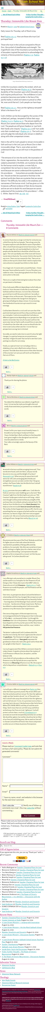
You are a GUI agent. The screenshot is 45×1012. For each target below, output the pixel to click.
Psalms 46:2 (26, 90)
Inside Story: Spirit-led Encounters (14, 949)
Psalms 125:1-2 (10, 37)
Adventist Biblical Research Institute (15, 983)
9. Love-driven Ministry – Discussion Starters (18, 935)
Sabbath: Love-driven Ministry (13, 947)
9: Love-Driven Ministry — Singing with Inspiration (21, 922)
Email (5, 792)
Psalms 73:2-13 (7, 121)
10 (5, 58)
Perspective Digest (9, 985)
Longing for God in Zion (33, 206)
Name (5, 786)
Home (4, 11)
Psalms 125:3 (26, 129)
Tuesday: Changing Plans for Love (29, 867)
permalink (9, 209)
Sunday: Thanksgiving (10, 944)
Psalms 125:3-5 (10, 108)
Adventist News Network (11, 974)
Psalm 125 (33, 689)
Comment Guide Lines (23, 746)
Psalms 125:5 (26, 131)
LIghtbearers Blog (8, 968)
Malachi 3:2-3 (33, 665)
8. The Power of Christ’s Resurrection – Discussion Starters (23, 957)
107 (27, 194)
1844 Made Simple (8, 980)
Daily (9, 11)
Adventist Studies (8, 965)
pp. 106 (22, 194)
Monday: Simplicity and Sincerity (27, 902)
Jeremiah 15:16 (8, 476)
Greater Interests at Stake (11, 920)
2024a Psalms (11, 206)
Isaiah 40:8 (17, 486)
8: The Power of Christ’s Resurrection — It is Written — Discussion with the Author (21, 896)
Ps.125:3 (5, 490)
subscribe (30, 808)
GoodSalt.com (16, 1005)
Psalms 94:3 (18, 121)
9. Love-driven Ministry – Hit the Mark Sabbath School (22, 927)
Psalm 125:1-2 (31, 585)
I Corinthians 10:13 (30, 712)
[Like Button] (18, 201)
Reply (8, 372)
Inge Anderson (7, 904)
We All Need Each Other (10, 15)
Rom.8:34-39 (33, 518)
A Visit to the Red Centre (11, 360)
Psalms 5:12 (28, 55)
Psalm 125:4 (26, 644)
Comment (6, 757)
